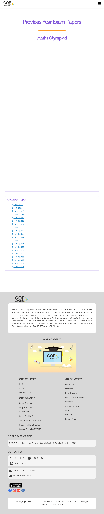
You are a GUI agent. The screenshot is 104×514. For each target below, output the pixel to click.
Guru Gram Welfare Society (30, 421)
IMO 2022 (18, 205)
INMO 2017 (19, 228)
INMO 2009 (19, 247)
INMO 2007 (19, 254)
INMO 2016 (19, 231)
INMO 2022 (19, 214)
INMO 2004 (19, 263)
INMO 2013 (19, 241)
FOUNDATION (25, 393)
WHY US (68, 415)
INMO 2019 (19, 224)
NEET (21, 388)
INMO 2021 (19, 218)
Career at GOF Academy (75, 397)
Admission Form (72, 406)
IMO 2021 (18, 208)
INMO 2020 (19, 221)
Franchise (69, 389)
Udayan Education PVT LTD (30, 429)
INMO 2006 (19, 257)
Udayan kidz (24, 412)
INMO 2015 (19, 234)
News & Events (71, 393)
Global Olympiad (25, 403)
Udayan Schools (25, 407)
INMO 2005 (19, 260)
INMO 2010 (19, 244)
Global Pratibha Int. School (29, 425)
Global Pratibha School (28, 416)
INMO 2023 (19, 211)
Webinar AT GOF (72, 402)
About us (69, 410)
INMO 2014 (19, 237)
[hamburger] (99, 3)
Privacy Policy (71, 419)
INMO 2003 (19, 267)
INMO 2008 (19, 250)
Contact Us (69, 384)
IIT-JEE (22, 384)
